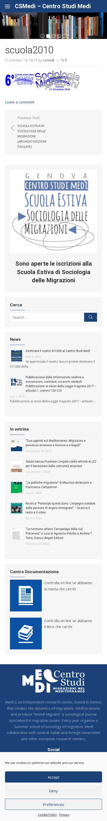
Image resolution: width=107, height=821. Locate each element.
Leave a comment (19, 102)
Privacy (64, 815)
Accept (53, 777)
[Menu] (10, 6)
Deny (53, 790)
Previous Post (31, 132)
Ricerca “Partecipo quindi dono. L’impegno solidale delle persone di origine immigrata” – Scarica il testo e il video (60, 508)
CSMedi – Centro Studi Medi (53, 6)
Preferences (53, 804)
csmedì (48, 60)
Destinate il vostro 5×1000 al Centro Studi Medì (58, 351)
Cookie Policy (47, 815)
